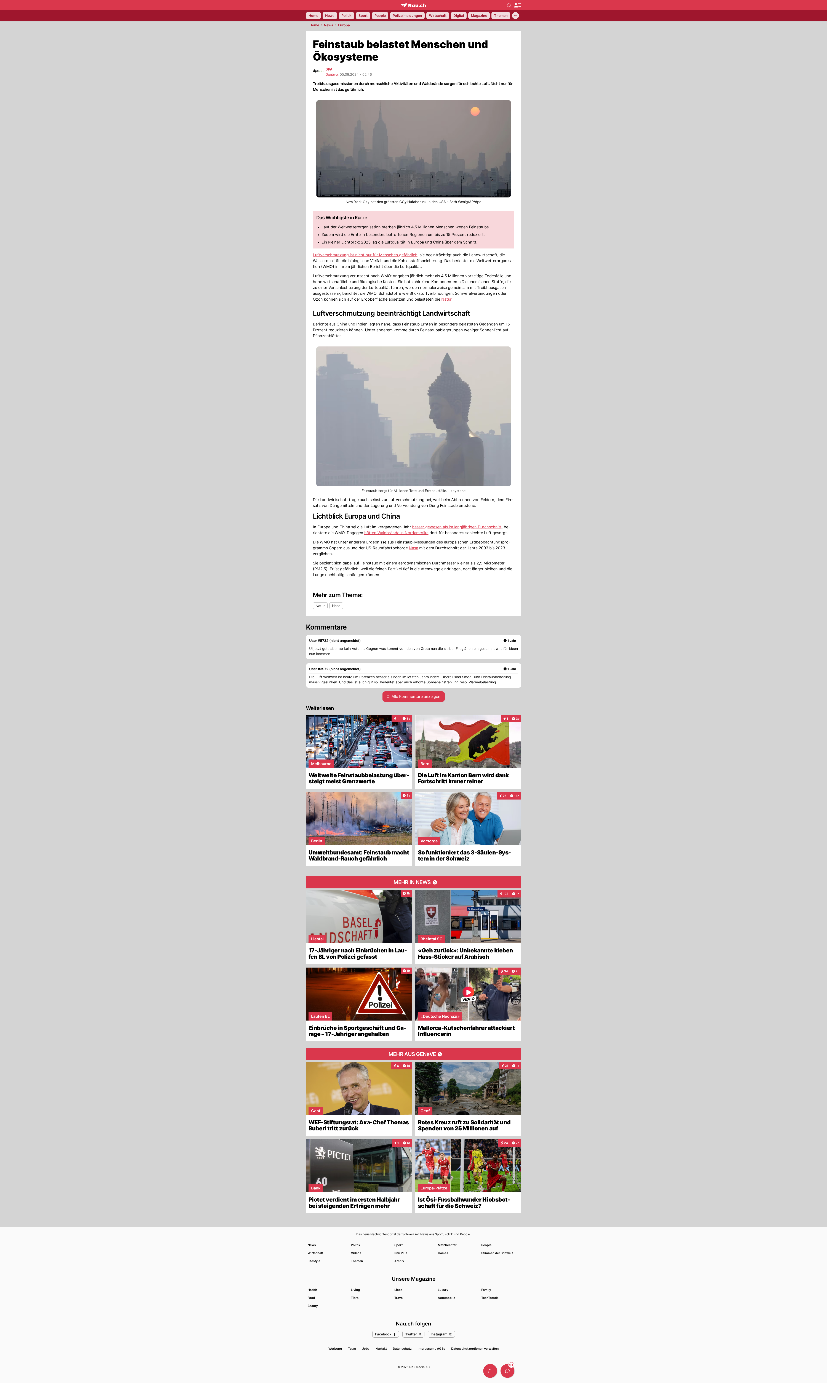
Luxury (443, 1290)
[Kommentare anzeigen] (507, 1371)
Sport (398, 1245)
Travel (398, 1298)
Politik (355, 1245)
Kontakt (381, 1348)
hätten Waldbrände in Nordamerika (396, 532)
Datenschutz (402, 1348)
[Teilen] (490, 1371)
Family (486, 1290)
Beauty (313, 1306)
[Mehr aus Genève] (413, 1054)
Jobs (366, 1348)
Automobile (446, 1298)
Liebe (398, 1290)
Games (443, 1253)
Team (352, 1348)
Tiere (354, 1298)
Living (355, 1290)
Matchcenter (447, 1245)
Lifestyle (314, 1261)
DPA (329, 69)
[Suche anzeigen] (509, 5)
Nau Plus (400, 1253)
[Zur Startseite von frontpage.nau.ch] (413, 5)
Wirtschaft (315, 1253)
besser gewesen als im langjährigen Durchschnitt (457, 527)
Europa (344, 25)
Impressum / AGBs (431, 1348)
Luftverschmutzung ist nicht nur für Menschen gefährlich (365, 255)
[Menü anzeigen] (517, 5)
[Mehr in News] (413, 882)
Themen (357, 1261)
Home (314, 25)
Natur (446, 299)
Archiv (399, 1261)
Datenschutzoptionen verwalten (475, 1348)
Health (312, 1290)
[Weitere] (515, 15)
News (328, 25)
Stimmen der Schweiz (497, 1253)
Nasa (413, 548)
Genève (331, 74)
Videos (356, 1253)
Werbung (335, 1348)
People (486, 1245)
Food (311, 1298)
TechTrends (490, 1298)
